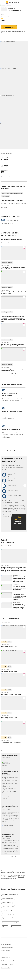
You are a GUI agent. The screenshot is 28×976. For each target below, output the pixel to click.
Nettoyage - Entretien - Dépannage (10, 914)
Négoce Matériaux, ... (7, 918)
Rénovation (4, 926)
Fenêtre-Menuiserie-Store (8, 910)
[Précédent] (3, 485)
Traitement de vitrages (16, 926)
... (3, 6)
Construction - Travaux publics (9, 894)
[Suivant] (24, 485)
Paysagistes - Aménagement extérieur (10, 922)
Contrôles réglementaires (7, 898)
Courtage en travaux (6, 902)
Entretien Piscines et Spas (8, 906)
